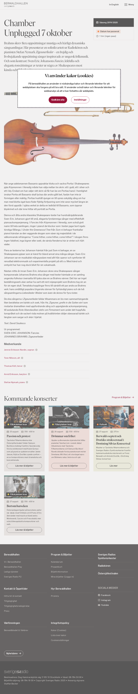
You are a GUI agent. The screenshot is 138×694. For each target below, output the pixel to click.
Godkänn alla (57, 99)
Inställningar (80, 99)
